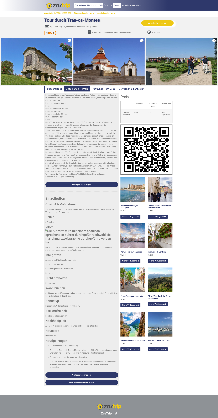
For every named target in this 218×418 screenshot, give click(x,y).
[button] (2, 61)
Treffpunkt (108, 5)
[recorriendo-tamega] (181, 61)
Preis (101, 5)
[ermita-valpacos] (109, 61)
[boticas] (36, 61)
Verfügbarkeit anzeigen (131, 5)
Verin (92, 13)
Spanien (85, 13)
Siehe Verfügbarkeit (130, 217)
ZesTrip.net (109, 413)
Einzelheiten (92, 5)
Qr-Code (117, 5)
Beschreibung (80, 5)
